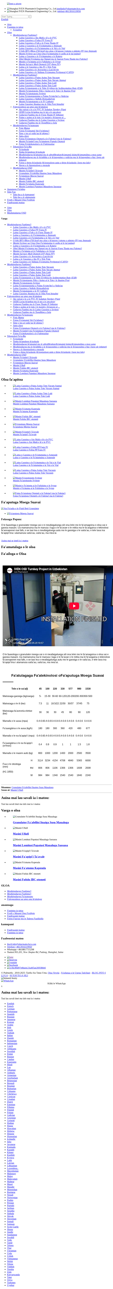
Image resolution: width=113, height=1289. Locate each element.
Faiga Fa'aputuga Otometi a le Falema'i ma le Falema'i (38, 496)
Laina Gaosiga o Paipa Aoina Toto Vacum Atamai (36, 388)
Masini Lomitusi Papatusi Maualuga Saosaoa (34, 403)
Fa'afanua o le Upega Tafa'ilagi (75, 973)
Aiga (9, 207)
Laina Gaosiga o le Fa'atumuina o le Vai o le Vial (35, 465)
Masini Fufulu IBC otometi (25, 419)
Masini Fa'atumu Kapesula (25, 411)
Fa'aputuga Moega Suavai (25, 427)
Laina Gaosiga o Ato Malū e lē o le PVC (32, 442)
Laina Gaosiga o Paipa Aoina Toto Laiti (31, 396)
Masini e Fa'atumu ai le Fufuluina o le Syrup (33, 488)
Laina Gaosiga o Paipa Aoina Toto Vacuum (33, 473)
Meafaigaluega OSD (16, 213)
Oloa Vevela (53, 973)
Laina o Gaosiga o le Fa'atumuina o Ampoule (34, 457)
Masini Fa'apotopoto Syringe (26, 480)
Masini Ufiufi (17, 790)
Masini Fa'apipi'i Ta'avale (24, 434)
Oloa (9, 210)
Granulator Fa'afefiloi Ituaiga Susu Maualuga (32, 787)
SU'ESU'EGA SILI (19, 975)
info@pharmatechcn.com (71, 8)
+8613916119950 (69, 11)
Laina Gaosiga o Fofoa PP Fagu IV (29, 450)
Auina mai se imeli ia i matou (14, 540)
